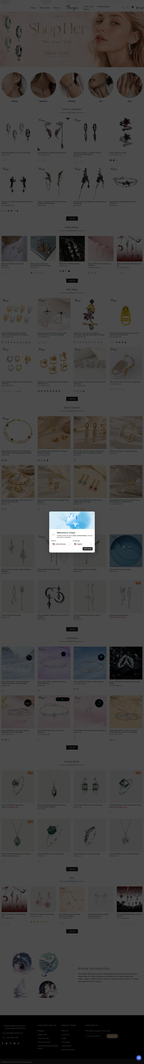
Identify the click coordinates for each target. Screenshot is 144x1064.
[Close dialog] (93, 513)
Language (76, 541)
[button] (61, 544)
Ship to (53, 541)
